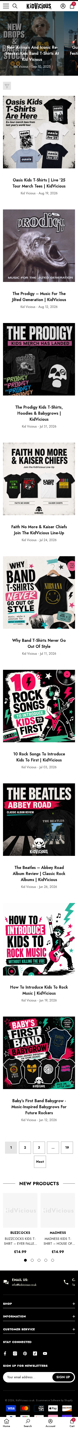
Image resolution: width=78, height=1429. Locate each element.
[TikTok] (35, 1353)
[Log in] (63, 6)
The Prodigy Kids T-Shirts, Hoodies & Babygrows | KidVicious (39, 413)
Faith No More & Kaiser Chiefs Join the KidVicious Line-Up (39, 530)
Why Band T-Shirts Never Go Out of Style (39, 643)
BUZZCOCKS (20, 1232)
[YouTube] (45, 1353)
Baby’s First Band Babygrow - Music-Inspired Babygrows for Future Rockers (39, 1107)
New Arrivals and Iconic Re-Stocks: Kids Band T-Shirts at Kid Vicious (32, 53)
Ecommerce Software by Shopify (54, 1400)
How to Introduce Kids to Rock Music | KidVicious (39, 990)
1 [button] (25, 1260)
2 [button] (32, 1260)
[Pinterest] (25, 1353)
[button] (15, 6)
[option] (20, 1223)
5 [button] (52, 1260)
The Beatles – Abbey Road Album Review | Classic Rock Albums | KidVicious (39, 874)
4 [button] (45, 1260)
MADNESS (58, 1232)
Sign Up (63, 1377)
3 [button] (39, 1260)
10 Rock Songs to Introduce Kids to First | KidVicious (39, 757)
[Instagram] (15, 1353)
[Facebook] (5, 1353)
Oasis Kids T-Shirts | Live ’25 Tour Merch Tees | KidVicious (39, 183)
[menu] (6, 6)
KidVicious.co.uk (25, 1400)
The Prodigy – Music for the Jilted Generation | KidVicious (39, 297)
